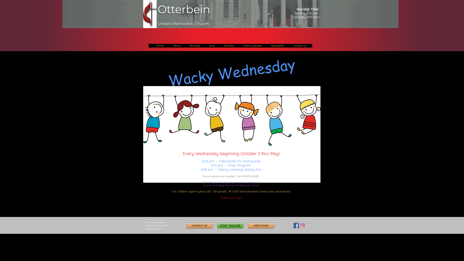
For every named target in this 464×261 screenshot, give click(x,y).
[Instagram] (302, 225)
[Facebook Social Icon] (296, 225)
